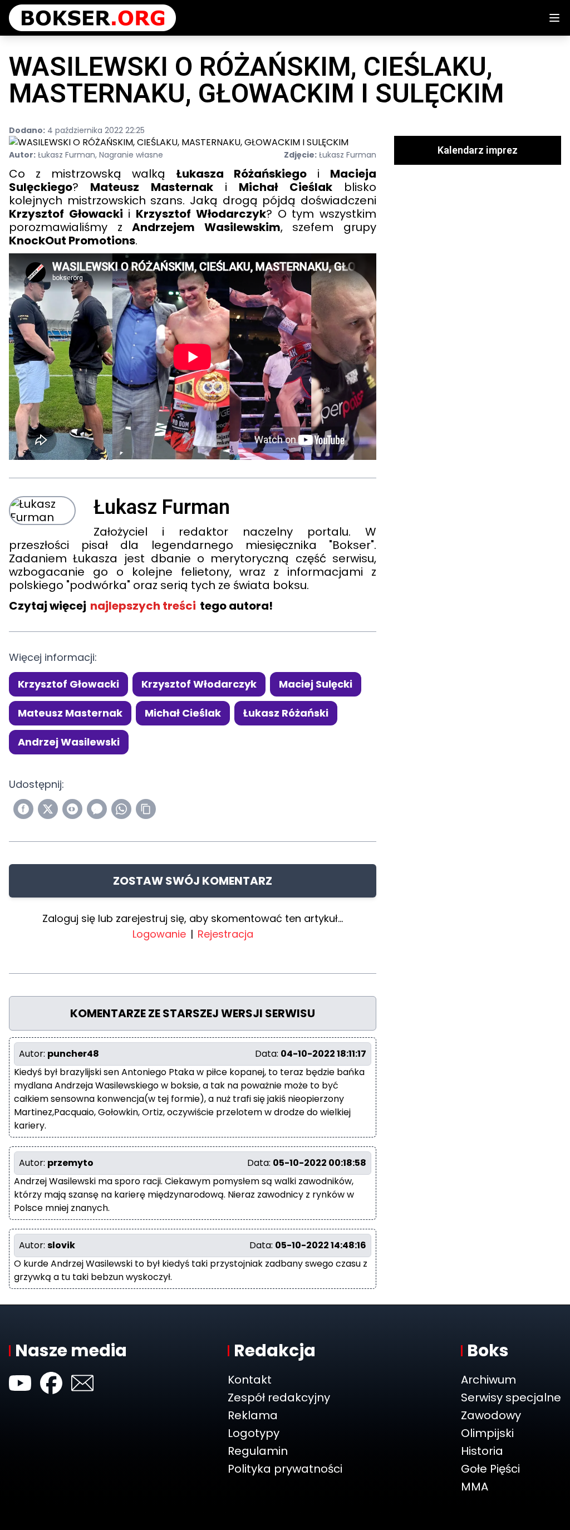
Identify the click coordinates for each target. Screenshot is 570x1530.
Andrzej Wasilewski (69, 742)
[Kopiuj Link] (146, 809)
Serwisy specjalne (511, 1397)
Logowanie (159, 934)
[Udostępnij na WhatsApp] (121, 809)
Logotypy (253, 1433)
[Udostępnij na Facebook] (23, 809)
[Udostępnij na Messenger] (97, 809)
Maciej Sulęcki (315, 684)
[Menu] (554, 17)
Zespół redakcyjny (279, 1397)
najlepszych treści (143, 606)
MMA (474, 1486)
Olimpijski (487, 1433)
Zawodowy (491, 1415)
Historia (482, 1451)
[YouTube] (20, 1383)
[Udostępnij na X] (48, 809)
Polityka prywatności (285, 1469)
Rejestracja (225, 934)
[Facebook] (51, 1383)
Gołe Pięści (490, 1469)
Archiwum (488, 1379)
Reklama (253, 1415)
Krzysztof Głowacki (68, 684)
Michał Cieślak (183, 713)
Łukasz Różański (285, 713)
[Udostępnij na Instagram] (72, 809)
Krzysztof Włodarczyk (199, 684)
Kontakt (250, 1379)
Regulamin (258, 1451)
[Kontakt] (82, 1383)
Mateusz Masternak (70, 713)
